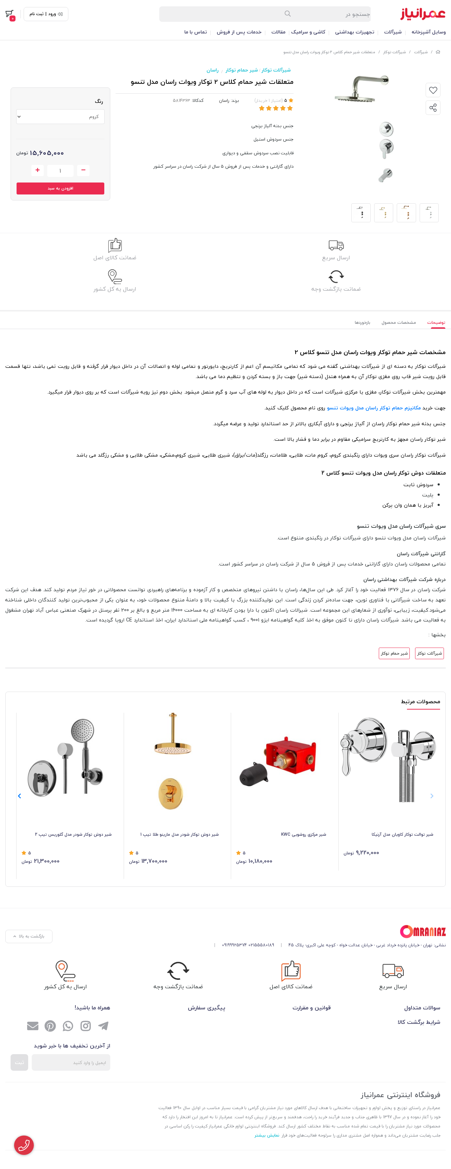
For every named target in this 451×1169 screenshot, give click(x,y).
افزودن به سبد (60, 188)
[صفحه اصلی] (438, 52)
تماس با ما (195, 31)
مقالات (278, 31)
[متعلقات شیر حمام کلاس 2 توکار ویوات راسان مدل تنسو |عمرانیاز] (327, 932)
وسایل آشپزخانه (429, 31)
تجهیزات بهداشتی (354, 31)
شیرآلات (393, 31)
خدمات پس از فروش (239, 31)
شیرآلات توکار (394, 52)
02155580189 (261, 945)
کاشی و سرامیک (308, 31)
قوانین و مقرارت (311, 1008)
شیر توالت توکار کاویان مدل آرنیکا (402, 834)
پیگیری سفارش (206, 1008)
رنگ (99, 101)
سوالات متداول (422, 1008)
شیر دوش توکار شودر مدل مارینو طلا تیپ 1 (179, 834)
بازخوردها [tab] (362, 322)
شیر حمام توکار (242, 70)
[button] (19, 796)
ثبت (19, 1062)
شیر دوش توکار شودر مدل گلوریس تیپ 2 (73, 834)
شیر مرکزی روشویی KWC (303, 834)
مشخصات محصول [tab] (399, 322)
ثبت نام (37, 14)
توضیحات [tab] (436, 322)
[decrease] (83, 170)
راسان (212, 70)
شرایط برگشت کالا (419, 1022)
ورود (52, 14)
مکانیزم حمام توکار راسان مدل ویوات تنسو (374, 407)
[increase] (37, 170)
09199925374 (234, 945)
